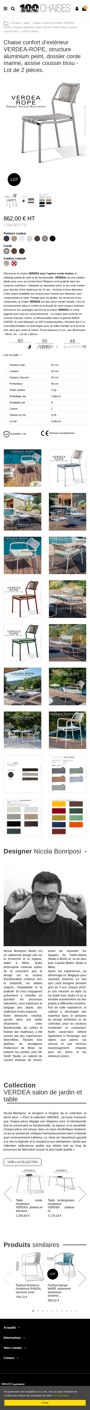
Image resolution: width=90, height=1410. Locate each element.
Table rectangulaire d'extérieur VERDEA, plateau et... (61, 1205)
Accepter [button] (45, 1403)
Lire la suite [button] (11, 355)
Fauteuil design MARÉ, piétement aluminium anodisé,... (59, 1290)
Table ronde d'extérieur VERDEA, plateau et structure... (29, 1205)
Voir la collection (22, 1162)
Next (82, 1194)
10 (76, 1311)
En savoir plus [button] (61, 1395)
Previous (8, 1194)
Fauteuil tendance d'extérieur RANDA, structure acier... (28, 1289)
